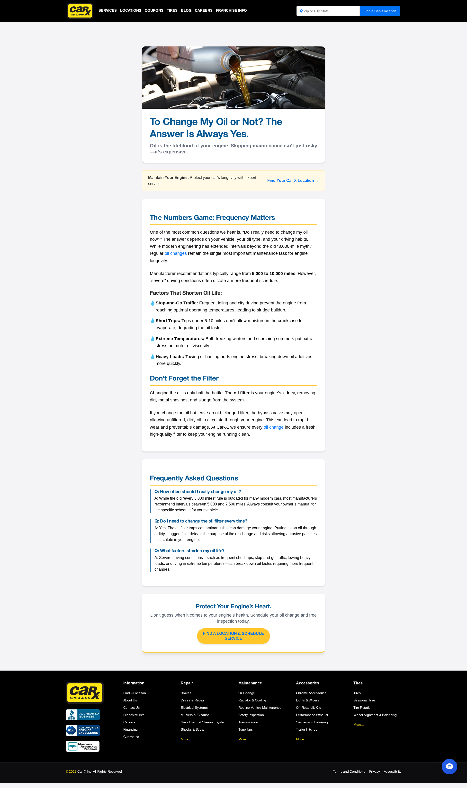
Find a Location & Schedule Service (233, 635)
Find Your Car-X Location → (293, 180)
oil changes (176, 253)
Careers (204, 10)
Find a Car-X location (380, 11)
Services (108, 10)
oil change (274, 427)
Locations (130, 10)
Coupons (154, 10)
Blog (186, 10)
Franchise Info (231, 10)
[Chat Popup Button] (449, 766)
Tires (172, 10)
